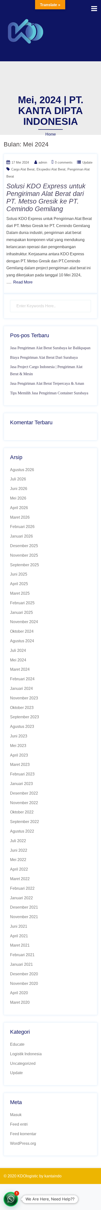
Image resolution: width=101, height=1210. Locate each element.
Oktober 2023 (22, 708)
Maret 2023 (20, 764)
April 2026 (19, 508)
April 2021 (19, 936)
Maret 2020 (20, 1002)
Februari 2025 (22, 603)
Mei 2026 (18, 498)
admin (42, 162)
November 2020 (24, 983)
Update (87, 162)
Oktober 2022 (22, 812)
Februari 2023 (22, 774)
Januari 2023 (21, 784)
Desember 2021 (24, 907)
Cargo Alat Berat (23, 169)
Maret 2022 (20, 879)
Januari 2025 (21, 612)
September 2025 (24, 565)
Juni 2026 (18, 489)
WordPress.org (23, 1143)
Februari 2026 (22, 527)
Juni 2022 (18, 850)
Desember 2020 (24, 974)
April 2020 (19, 993)
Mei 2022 (18, 860)
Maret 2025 (20, 593)
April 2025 (19, 584)
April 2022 (19, 869)
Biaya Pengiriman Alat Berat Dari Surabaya (44, 357)
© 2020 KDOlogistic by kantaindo (33, 1176)
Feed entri (19, 1124)
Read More (23, 282)
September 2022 (24, 822)
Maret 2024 (20, 669)
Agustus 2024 (22, 641)
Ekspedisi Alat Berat (51, 169)
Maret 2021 (20, 945)
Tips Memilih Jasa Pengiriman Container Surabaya (49, 393)
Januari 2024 (21, 688)
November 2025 (24, 555)
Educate (17, 1044)
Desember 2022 (24, 793)
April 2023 (19, 755)
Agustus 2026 (22, 470)
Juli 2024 (18, 650)
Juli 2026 (18, 479)
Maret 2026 (20, 517)
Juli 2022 (18, 841)
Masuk (16, 1115)
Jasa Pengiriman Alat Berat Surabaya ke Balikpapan (50, 348)
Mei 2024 (18, 660)
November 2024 (24, 622)
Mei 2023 (18, 746)
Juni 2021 (18, 926)
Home (50, 134)
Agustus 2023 (22, 726)
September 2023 (24, 717)
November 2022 (24, 803)
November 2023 (24, 698)
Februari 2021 (22, 955)
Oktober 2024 (22, 631)
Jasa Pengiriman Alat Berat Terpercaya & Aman (47, 383)
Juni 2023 (18, 736)
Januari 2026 (21, 536)
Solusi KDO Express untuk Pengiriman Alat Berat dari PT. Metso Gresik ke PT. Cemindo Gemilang (46, 197)
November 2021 (24, 917)
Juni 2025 (18, 574)
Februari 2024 (22, 679)
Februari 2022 (22, 888)
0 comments (64, 162)
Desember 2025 (24, 546)
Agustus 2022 (22, 831)
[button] (10, 1199)
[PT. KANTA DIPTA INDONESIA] (26, 30)
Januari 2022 (21, 898)
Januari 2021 (21, 964)
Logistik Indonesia (26, 1054)
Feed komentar (23, 1134)
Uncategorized (23, 1063)
